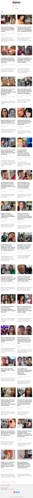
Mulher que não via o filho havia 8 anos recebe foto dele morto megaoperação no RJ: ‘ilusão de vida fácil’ (24, 29)
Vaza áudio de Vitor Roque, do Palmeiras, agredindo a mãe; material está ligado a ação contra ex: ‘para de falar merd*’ (8, 247)
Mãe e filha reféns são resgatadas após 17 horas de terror (8, 370)
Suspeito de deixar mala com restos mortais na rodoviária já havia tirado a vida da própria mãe (24, 279)
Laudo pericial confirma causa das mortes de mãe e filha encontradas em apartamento (24, 122)
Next (14, 481)
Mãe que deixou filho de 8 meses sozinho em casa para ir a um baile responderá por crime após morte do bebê (8, 402)
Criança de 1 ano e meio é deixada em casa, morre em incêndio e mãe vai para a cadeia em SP (24, 247)
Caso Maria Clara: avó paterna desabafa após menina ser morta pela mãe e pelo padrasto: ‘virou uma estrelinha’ (23, 185)
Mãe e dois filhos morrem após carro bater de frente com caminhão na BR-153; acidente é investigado (24, 91)
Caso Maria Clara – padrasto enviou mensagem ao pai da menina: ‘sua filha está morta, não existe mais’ (23, 152)
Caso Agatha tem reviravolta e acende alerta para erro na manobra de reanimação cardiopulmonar (24, 371)
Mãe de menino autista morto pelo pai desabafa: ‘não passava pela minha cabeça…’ (8, 29)
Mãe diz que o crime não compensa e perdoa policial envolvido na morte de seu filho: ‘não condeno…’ (8, 91)
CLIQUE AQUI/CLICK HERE (10, 489)
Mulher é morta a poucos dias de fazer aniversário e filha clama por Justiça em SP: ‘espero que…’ (8, 433)
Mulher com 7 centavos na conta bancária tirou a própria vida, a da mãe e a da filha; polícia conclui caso (8, 464)
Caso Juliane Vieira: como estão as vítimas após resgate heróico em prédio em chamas (8, 152)
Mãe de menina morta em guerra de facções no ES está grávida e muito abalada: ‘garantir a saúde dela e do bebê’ (24, 309)
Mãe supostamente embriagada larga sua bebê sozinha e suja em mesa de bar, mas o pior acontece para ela (23, 464)
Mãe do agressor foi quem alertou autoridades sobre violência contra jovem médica (8, 339)
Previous (3, 481)
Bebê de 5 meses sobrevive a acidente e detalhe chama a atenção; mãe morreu (8, 215)
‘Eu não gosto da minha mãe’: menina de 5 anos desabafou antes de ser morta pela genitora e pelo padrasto (8, 185)
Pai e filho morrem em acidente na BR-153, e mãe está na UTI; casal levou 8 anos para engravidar (8, 279)
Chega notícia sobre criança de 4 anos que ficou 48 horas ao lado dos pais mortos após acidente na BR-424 (24, 216)
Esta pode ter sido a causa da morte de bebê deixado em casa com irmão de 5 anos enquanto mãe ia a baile (24, 402)
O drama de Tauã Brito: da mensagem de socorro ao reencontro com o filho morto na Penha (24, 60)
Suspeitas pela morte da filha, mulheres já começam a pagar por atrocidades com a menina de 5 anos (8, 309)
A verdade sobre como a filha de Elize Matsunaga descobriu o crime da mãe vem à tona (8, 60)
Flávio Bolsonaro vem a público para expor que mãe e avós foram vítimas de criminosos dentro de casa (24, 340)
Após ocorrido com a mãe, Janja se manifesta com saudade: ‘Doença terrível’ (8, 122)
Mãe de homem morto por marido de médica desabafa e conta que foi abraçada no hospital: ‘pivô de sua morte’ (24, 433)
